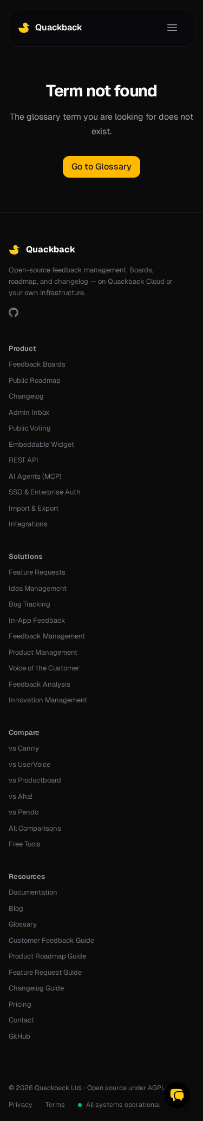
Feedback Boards (37, 364)
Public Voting (30, 428)
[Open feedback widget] (177, 1095)
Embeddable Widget (41, 444)
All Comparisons (35, 828)
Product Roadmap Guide (47, 956)
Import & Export (33, 508)
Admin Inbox (29, 412)
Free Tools (25, 844)
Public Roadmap (35, 380)
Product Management (43, 652)
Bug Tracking (29, 604)
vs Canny (24, 748)
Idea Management (38, 588)
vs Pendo (23, 812)
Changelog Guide (36, 988)
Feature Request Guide (45, 972)
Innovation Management (48, 700)
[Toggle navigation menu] (172, 28)
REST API (23, 460)
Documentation (33, 892)
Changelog (26, 396)
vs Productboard (35, 780)
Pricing (20, 1004)
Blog (16, 908)
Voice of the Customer (44, 668)
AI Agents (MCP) (35, 476)
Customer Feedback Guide (51, 940)
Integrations (28, 524)
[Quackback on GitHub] (13, 312)
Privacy (20, 1104)
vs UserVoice (29, 764)
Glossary (23, 924)
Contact (21, 1020)
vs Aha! (20, 796)
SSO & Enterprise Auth (45, 492)
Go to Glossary (101, 166)
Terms (55, 1104)
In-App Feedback (37, 620)
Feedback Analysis (39, 684)
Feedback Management (47, 636)
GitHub (19, 1036)
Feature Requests (37, 572)
